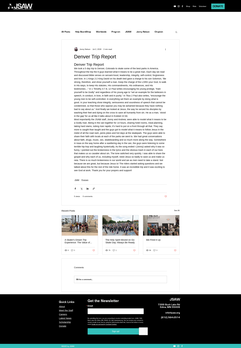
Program (115, 32)
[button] (176, 32)
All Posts (66, 32)
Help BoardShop (83, 32)
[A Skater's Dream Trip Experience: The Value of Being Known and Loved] (80, 225)
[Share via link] (94, 188)
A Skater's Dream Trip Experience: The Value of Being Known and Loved (77, 241)
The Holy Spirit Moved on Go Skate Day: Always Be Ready (120, 241)
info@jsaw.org (172, 313)
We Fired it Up (153, 240)
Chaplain (159, 32)
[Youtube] (175, 6)
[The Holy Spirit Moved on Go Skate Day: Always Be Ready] (120, 225)
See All (176, 210)
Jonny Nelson (143, 32)
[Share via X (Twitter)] (81, 188)
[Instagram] (178, 6)
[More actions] (165, 49)
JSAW (128, 32)
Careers (63, 314)
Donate (62, 326)
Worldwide (101, 32)
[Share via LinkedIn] (87, 188)
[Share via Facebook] (75, 188)
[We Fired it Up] (161, 225)
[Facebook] (182, 6)
